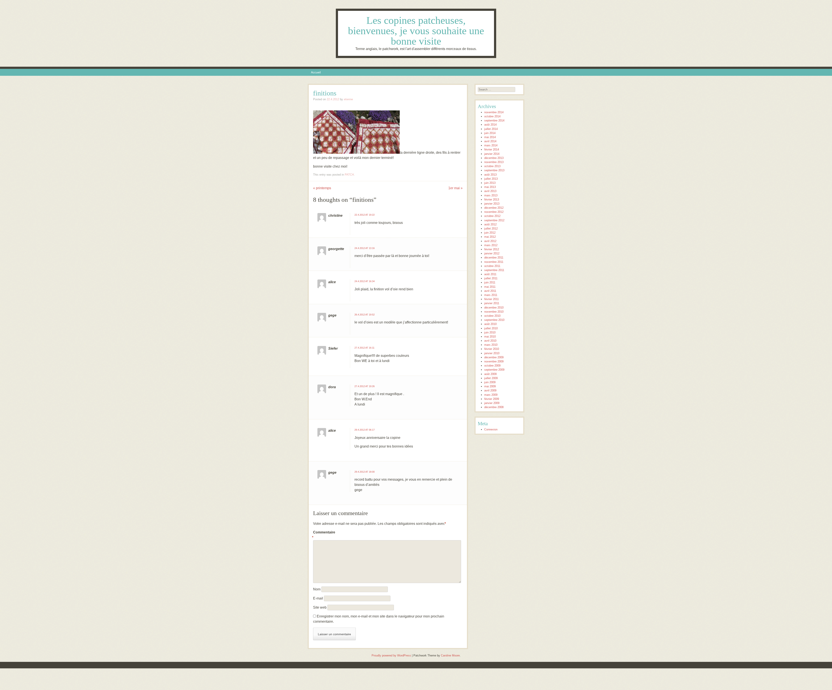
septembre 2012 (494, 220)
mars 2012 (490, 245)
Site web (320, 607)
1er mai (455, 188)
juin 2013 (490, 182)
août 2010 (490, 324)
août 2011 (490, 274)
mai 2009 (490, 386)
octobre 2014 (492, 116)
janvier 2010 (491, 353)
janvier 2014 (491, 153)
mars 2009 (490, 394)
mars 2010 (490, 344)
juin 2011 (489, 282)
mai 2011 (490, 286)
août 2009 (490, 374)
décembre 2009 (494, 357)
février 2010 (491, 349)
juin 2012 (490, 232)
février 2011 (491, 299)
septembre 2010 (494, 320)
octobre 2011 (492, 266)
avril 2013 (490, 191)
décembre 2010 (494, 307)
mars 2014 (490, 145)
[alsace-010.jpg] (378, 152)
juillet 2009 (491, 378)
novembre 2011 (493, 261)
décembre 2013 (494, 158)
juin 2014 (490, 133)
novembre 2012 (494, 211)
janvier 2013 (491, 203)
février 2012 (491, 249)
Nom (316, 589)
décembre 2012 (494, 207)
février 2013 (491, 199)
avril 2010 (490, 340)
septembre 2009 (494, 369)
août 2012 (490, 224)
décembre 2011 (493, 257)
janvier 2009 (491, 403)
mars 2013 (490, 195)
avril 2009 (490, 390)
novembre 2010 (494, 311)
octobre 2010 (492, 315)
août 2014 (490, 124)
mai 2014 (490, 137)
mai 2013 (490, 187)
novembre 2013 (494, 162)
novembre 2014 (494, 112)
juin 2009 (490, 382)
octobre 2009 (492, 365)
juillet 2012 (491, 228)
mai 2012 (490, 236)
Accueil (316, 72)
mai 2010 (490, 336)
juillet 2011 (490, 278)
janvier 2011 (491, 303)
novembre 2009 (494, 361)
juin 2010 (490, 332)
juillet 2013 (491, 178)
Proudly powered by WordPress (391, 655)
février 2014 (491, 149)
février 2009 (491, 399)
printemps (322, 188)
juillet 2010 (491, 328)
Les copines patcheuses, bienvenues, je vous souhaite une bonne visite (416, 31)
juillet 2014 (491, 129)
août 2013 (490, 174)
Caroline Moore (450, 655)
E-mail (318, 598)
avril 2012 (490, 241)
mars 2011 (490, 295)
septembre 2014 (494, 120)
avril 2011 (490, 290)
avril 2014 (490, 141)
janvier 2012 (491, 253)
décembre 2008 (494, 407)
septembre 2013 (494, 170)
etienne (348, 99)
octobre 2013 (492, 166)
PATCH (349, 174)
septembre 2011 (494, 270)
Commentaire (322, 534)
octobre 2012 (492, 216)
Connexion (490, 429)
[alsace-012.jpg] (334, 152)
